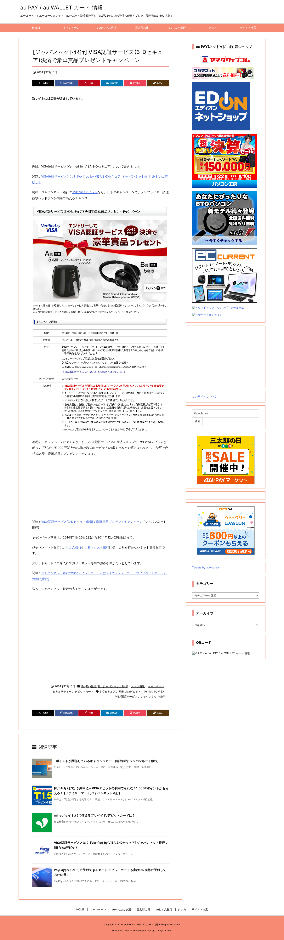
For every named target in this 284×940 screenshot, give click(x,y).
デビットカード (84, 691)
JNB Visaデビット (85, 192)
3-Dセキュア (107, 691)
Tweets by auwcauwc (206, 567)
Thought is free (163, 930)
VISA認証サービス (126, 696)
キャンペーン (156, 686)
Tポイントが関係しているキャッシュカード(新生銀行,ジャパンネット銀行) (106, 761)
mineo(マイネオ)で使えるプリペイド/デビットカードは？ (94, 815)
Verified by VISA (154, 691)
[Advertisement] (100, 132)
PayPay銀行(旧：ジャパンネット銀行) (104, 686)
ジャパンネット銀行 (152, 696)
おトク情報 (138, 686)
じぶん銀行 (73, 547)
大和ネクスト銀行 (96, 547)
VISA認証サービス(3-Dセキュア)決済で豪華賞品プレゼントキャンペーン (92, 522)
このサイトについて (204, 396)
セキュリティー (62, 691)
